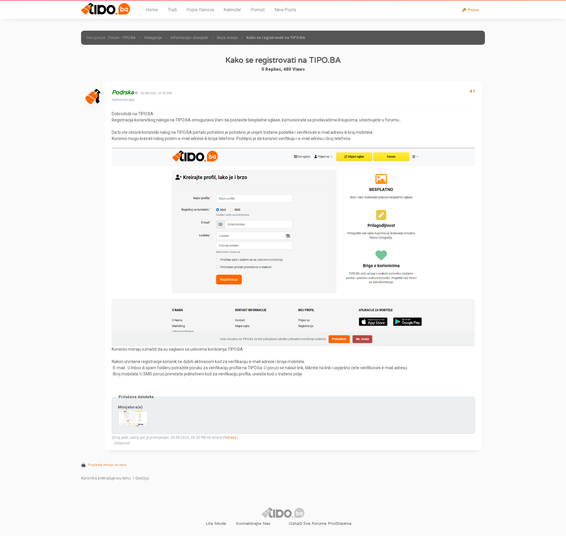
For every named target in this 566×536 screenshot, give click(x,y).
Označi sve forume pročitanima (320, 523)
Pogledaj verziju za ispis (107, 465)
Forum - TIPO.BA (122, 37)
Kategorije (153, 37)
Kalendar (232, 9)
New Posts (285, 9)
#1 (472, 91)
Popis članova (200, 9)
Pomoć (258, 9)
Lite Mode (216, 523)
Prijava (472, 10)
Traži (172, 9)
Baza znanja (227, 37)
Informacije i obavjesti (190, 37)
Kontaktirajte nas (253, 523)
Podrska (229, 438)
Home (152, 9)
